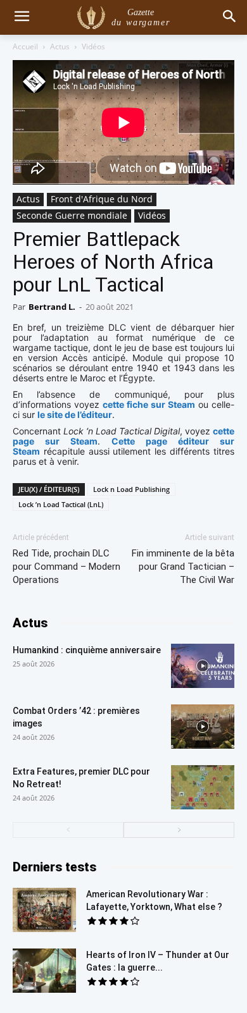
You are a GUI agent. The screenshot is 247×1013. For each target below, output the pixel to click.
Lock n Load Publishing (131, 489)
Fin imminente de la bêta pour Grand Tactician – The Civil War (183, 567)
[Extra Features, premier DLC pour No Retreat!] (202, 787)
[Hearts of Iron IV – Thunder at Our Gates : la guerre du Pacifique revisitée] (44, 971)
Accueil (25, 46)
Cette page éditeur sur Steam (123, 446)
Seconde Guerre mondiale (71, 215)
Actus (60, 46)
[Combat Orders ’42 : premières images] (202, 726)
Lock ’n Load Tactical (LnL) (60, 504)
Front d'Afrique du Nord (102, 199)
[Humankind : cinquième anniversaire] (202, 666)
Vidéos (93, 46)
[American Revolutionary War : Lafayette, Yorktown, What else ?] (44, 910)
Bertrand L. (51, 306)
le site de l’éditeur (74, 414)
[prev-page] (68, 830)
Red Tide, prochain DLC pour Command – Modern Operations (66, 567)
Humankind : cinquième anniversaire (87, 650)
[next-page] (179, 830)
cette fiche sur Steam (149, 404)
